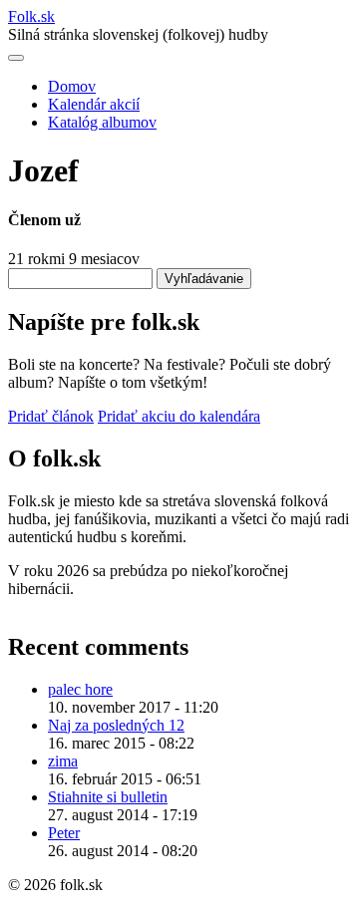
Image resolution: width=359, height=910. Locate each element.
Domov (72, 86)
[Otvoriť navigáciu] (16, 58)
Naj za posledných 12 (116, 725)
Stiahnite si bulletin (108, 796)
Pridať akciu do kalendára (179, 416)
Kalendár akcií (94, 104)
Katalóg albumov (102, 122)
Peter (64, 832)
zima (63, 761)
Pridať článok (51, 416)
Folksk (31, 16)
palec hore (80, 689)
